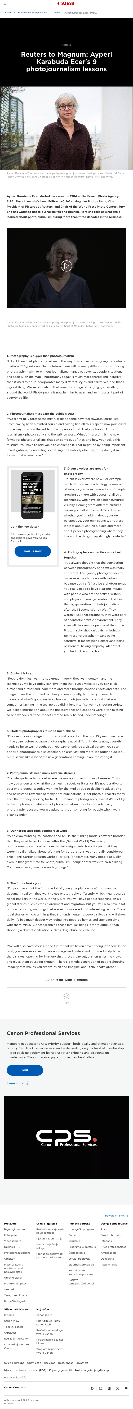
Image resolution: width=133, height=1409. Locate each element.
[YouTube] (126, 1388)
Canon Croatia (13, 1387)
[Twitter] (117, 1388)
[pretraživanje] (5, 4)
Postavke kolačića (15, 1377)
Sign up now (33, 551)
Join (25, 1070)
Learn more (15, 1083)
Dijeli (66, 1002)
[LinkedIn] (109, 1388)
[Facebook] (92, 1388)
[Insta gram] (100, 1388)
